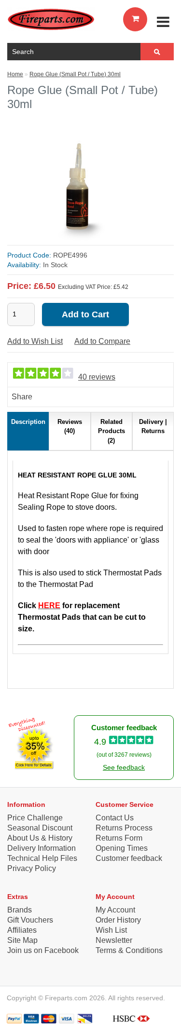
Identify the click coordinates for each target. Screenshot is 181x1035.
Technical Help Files (42, 858)
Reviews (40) (69, 426)
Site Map (22, 940)
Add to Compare (102, 341)
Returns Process (124, 828)
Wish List (111, 930)
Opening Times (122, 848)
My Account (115, 910)
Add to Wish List (35, 341)
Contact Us (115, 818)
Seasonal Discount (39, 828)
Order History (118, 920)
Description (28, 421)
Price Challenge (35, 818)
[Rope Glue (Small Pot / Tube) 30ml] (78, 239)
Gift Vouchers (30, 920)
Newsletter (114, 940)
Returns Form (119, 838)
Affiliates (22, 930)
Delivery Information (41, 848)
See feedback (124, 767)
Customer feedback (129, 858)
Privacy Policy (31, 868)
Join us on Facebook (43, 950)
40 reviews (96, 377)
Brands (19, 910)
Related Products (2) (111, 431)
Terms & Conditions (129, 950)
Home (15, 74)
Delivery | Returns (153, 426)
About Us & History (39, 838)
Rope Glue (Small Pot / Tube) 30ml (75, 74)
